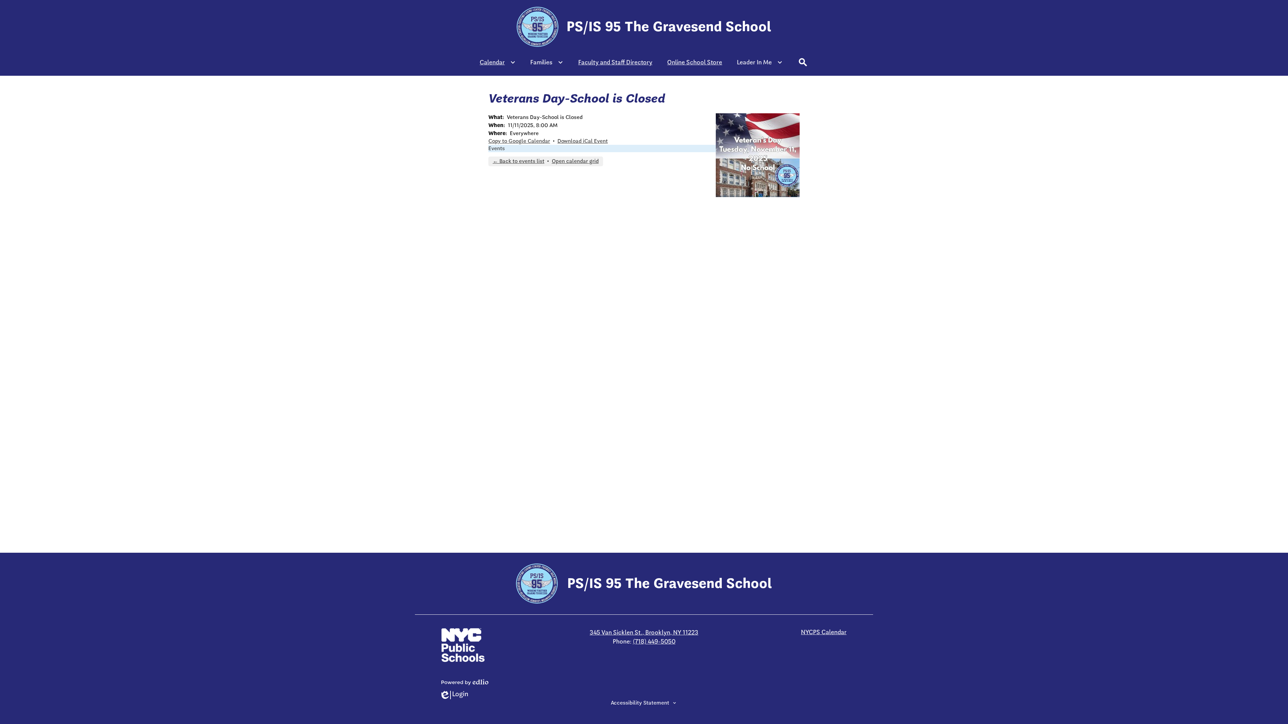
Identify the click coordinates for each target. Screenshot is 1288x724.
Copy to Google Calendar (519, 141)
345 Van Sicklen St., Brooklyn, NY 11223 (644, 632)
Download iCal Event (582, 141)
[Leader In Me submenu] (759, 62)
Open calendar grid (575, 161)
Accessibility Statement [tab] (640, 703)
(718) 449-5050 (654, 642)
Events (496, 148)
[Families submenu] (547, 62)
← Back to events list (518, 161)
